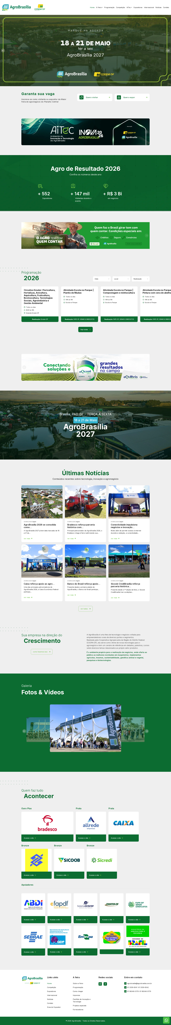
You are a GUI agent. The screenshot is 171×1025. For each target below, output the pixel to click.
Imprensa (76, 995)
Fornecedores (78, 1010)
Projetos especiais (79, 1006)
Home (49, 983)
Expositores (51, 991)
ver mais (27, 539)
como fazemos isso (40, 652)
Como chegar (78, 991)
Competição (51, 987)
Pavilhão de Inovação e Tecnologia (81, 1000)
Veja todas (84, 329)
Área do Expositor (54, 1007)
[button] (99, 7)
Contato (50, 1003)
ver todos (84, 609)
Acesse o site (29, 838)
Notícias (50, 999)
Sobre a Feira (78, 983)
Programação (78, 987)
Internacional (52, 995)
